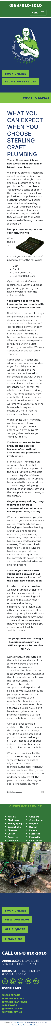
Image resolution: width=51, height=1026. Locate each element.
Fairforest (34, 834)
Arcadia (12, 817)
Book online (15, 73)
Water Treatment (15, 1002)
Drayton (33, 823)
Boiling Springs (16, 823)
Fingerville (35, 837)
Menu (36, 12)
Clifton (11, 834)
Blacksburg (14, 820)
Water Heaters (14, 998)
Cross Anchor (36, 820)
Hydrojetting (13, 1012)
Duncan (33, 827)
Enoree (33, 830)
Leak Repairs (12, 995)
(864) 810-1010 (25, 5)
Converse (13, 840)
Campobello (14, 827)
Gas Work (10, 1005)
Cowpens (34, 817)
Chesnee (12, 830)
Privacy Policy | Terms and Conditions (25, 1025)
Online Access (19, 1022)
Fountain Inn (35, 840)
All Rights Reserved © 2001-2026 (36, 1022)
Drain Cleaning (13, 1008)
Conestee (13, 837)
